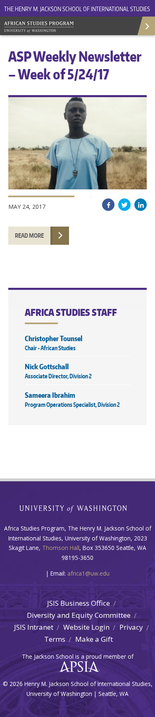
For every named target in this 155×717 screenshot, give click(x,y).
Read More (29, 235)
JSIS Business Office (78, 603)
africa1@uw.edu (88, 573)
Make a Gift (94, 639)
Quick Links (145, 26)
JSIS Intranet (33, 627)
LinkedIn (140, 204)
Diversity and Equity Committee (79, 615)
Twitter (124, 204)
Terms (54, 639)
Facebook (108, 204)
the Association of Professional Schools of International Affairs (77, 667)
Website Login (86, 627)
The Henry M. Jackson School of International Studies (77, 8)
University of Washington (77, 508)
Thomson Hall (60, 548)
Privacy (131, 627)
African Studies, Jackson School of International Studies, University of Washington (62, 27)
